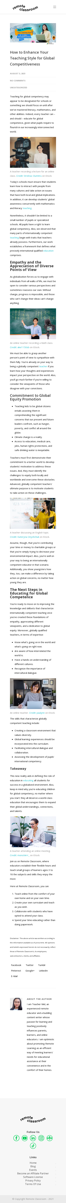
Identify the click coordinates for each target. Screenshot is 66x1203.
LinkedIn (43, 970)
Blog (33, 1166)
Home (33, 1163)
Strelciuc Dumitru (29, 175)
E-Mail (13, 976)
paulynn (37, 712)
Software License (33, 1177)
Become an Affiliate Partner (33, 1174)
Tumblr (41, 965)
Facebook (15, 965)
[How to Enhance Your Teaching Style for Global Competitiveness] (33, 34)
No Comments (17, 80)
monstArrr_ (19, 855)
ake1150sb (19, 347)
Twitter (29, 965)
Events (33, 1170)
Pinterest (15, 970)
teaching (27, 208)
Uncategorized (18, 87)
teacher (43, 366)
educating (28, 780)
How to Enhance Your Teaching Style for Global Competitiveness (32, 58)
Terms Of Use (33, 1184)
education (48, 250)
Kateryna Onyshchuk (24, 536)
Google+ (30, 970)
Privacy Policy (33, 1181)
